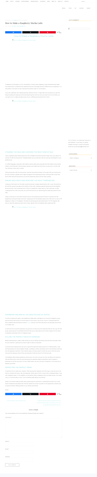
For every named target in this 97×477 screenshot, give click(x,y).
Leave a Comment (23, 20)
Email (7, 449)
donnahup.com (19, 9)
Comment (8, 417)
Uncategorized (21, 26)
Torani (29, 322)
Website (7, 456)
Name (7, 441)
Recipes (14, 26)
